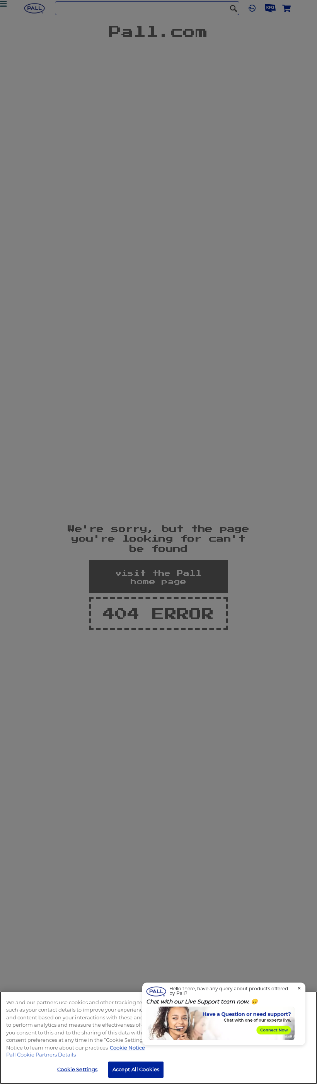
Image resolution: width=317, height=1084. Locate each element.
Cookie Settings (77, 1069)
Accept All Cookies (135, 1069)
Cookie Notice (127, 1048)
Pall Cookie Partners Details (41, 1054)
